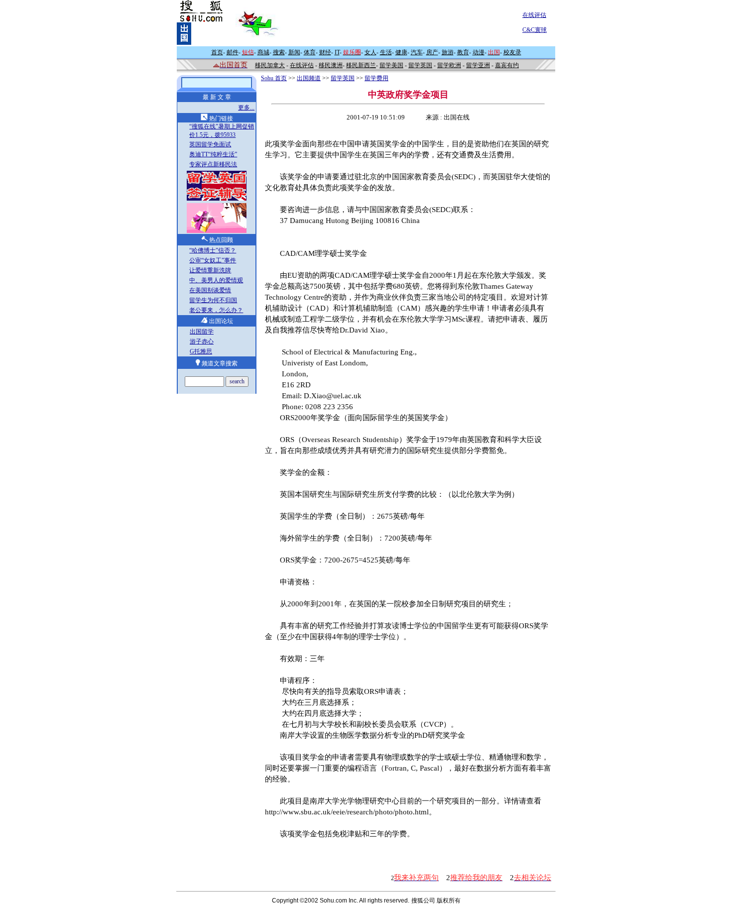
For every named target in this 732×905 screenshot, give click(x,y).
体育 (310, 52)
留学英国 (420, 65)
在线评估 (534, 14)
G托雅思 (201, 351)
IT (337, 52)
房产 (432, 52)
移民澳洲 (331, 65)
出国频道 (309, 78)
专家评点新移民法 (213, 164)
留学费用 (376, 78)
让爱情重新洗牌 (210, 270)
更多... (246, 107)
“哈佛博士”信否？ (212, 250)
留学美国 (391, 65)
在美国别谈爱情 (210, 290)
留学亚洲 (478, 65)
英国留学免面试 (210, 144)
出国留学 (202, 331)
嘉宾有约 (507, 65)
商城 (263, 52)
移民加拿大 (270, 65)
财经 (325, 52)
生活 (386, 52)
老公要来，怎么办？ (216, 310)
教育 (463, 52)
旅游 (448, 52)
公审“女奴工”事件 (212, 260)
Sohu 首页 (274, 78)
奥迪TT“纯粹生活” (213, 154)
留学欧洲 (449, 65)
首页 (217, 52)
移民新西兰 (361, 65)
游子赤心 (202, 341)
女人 (370, 52)
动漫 (479, 52)
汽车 (417, 52)
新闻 (294, 52)
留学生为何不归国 (213, 300)
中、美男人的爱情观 (216, 280)
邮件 (233, 52)
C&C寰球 (534, 29)
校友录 (512, 52)
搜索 (279, 52)
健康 (401, 52)
